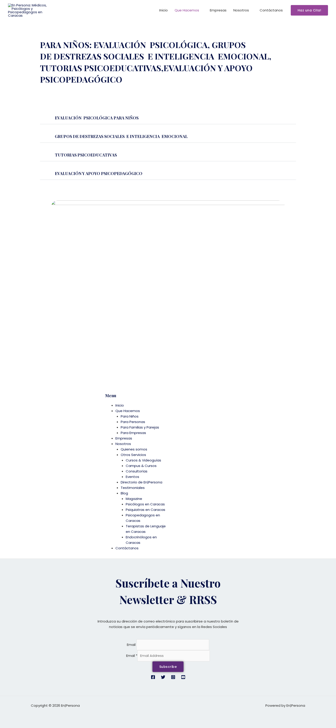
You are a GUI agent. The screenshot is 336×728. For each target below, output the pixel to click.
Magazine (134, 498)
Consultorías (136, 471)
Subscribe (168, 666)
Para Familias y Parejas (140, 427)
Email (131, 644)
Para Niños (130, 416)
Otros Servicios (133, 454)
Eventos (132, 476)
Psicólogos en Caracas (145, 504)
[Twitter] (163, 677)
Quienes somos (134, 449)
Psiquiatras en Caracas (145, 509)
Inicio (163, 10)
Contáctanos (271, 10)
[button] (309, 10)
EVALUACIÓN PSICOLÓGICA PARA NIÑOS (97, 118)
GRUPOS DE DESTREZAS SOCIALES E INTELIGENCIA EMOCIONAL (122, 136)
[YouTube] (183, 677)
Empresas (218, 10)
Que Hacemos (187, 10)
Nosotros (241, 10)
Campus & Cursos (141, 465)
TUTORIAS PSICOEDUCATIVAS (86, 155)
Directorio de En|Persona (141, 482)
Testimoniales (133, 487)
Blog (124, 493)
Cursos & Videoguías (143, 460)
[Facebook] (153, 677)
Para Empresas (133, 432)
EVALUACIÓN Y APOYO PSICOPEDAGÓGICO (98, 173)
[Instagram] (173, 677)
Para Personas (133, 421)
